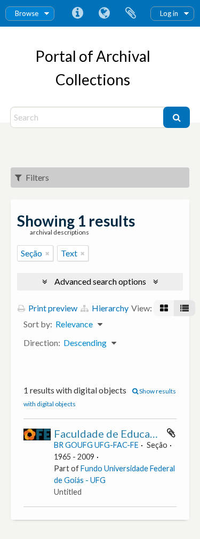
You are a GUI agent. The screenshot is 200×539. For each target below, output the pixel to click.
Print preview (52, 308)
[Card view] (164, 308)
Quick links (77, 13)
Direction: (41, 342)
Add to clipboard (171, 433)
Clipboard (130, 13)
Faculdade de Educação (110, 433)
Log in (169, 13)
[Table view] (184, 308)
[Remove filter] (47, 253)
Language (104, 13)
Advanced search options (100, 281)
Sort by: (37, 324)
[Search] (176, 117)
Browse (26, 13)
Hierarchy (109, 308)
